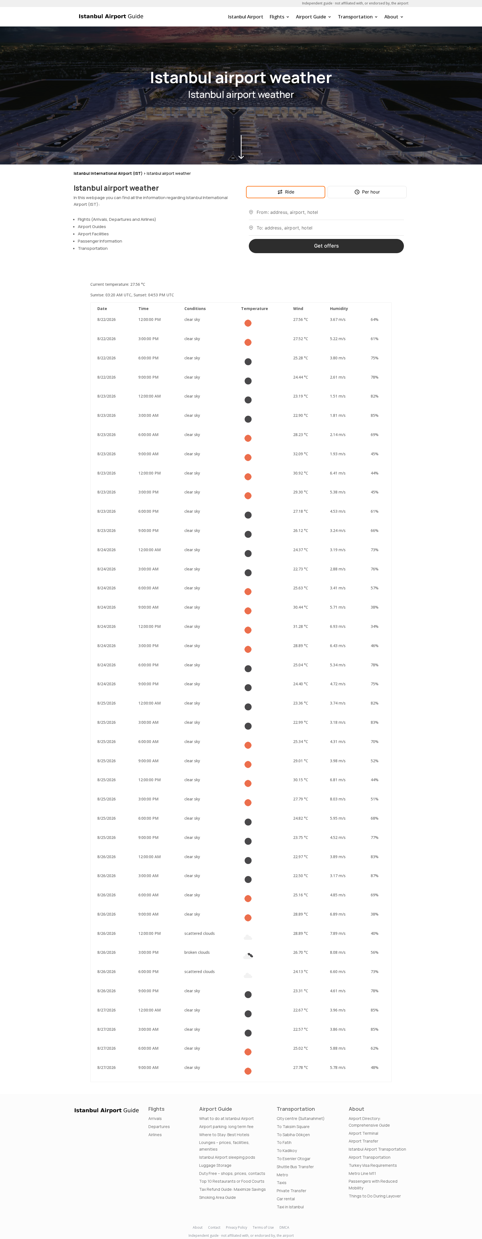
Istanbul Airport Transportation (377, 1149)
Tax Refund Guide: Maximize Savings (232, 1189)
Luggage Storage (215, 1165)
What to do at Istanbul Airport (226, 1118)
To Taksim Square (293, 1126)
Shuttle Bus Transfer (295, 1166)
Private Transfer (291, 1190)
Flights (276, 16)
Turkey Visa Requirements (373, 1165)
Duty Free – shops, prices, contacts (232, 1173)
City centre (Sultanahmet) (301, 1118)
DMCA (284, 1228)
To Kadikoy (287, 1150)
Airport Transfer (363, 1141)
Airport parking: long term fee (226, 1126)
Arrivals (155, 1118)
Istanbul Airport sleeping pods (227, 1157)
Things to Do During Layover (375, 1196)
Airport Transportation (370, 1157)
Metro (282, 1174)
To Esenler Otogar (293, 1158)
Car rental (286, 1198)
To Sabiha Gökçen (293, 1134)
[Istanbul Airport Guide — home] (111, 16)
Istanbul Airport (245, 16)
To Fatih (284, 1142)
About (391, 16)
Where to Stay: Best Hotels (224, 1134)
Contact (214, 1228)
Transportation (355, 16)
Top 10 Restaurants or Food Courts (231, 1181)
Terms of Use (263, 1228)
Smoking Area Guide (217, 1197)
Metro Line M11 (362, 1173)
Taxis (281, 1182)
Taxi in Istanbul (290, 1206)
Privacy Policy (236, 1228)
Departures (159, 1126)
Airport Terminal (363, 1133)
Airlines (155, 1134)
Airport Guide (311, 16)
